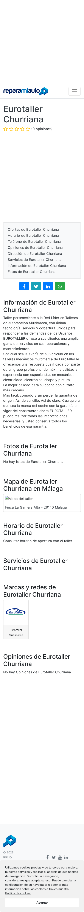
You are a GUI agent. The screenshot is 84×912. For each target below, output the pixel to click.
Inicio (7, 857)
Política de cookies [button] (18, 893)
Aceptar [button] (42, 902)
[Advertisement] (42, 42)
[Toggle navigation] (74, 91)
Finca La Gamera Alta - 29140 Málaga (36, 507)
